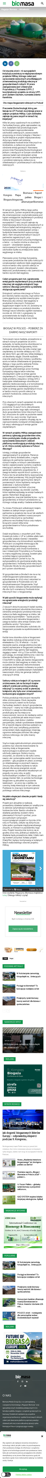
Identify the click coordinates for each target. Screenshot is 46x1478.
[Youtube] (25, 1386)
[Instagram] (22, 1381)
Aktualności (24, 9)
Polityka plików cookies (24, 1474)
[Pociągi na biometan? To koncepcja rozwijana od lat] (9, 988)
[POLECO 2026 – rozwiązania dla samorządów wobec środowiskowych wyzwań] (9, 1316)
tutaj (5, 895)
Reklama (10, 1059)
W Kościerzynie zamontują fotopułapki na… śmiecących (29, 975)
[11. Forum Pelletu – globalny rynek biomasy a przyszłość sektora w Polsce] (9, 1187)
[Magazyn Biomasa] (23, 1376)
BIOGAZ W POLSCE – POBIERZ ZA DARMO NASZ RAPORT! (23, 330)
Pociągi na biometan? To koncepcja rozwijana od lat (28, 987)
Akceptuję (23, 1469)
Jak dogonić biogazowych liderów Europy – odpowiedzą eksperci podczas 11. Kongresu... (21, 1136)
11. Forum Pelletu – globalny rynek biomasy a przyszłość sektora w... (28, 1187)
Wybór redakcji (12, 1104)
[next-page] (8, 1010)
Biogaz (13, 47)
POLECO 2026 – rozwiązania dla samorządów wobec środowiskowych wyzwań (29, 1315)
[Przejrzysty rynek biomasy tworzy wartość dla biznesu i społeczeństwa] (9, 1001)
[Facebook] (11, 63)
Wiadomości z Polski (22, 47)
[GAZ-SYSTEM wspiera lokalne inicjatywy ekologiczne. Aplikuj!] (9, 1200)
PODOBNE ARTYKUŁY (13, 966)
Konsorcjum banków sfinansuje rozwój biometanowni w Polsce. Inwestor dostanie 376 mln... (30, 1303)
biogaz (11, 958)
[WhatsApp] (16, 63)
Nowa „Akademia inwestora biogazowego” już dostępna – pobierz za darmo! (29, 1162)
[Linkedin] (5, 63)
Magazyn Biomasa (9, 9)
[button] (42, 1436)
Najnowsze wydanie (15, 1210)
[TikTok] (20, 1386)
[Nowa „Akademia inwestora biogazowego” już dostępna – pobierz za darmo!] (9, 1163)
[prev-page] (4, 1010)
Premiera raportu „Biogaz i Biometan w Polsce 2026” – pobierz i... (29, 1174)
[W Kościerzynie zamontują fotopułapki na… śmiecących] (9, 976)
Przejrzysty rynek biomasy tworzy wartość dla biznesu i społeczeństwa (28, 1001)
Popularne (9, 1255)
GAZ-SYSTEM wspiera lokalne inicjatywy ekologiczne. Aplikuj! (30, 1198)
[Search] (42, 3)
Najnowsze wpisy (12, 1022)
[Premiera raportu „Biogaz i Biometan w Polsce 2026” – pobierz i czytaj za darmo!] (9, 1175)
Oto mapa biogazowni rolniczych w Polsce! (23, 103)
